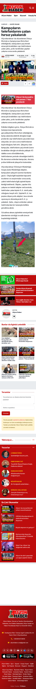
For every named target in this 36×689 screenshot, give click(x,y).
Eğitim (4, 666)
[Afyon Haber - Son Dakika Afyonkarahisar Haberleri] (12, 8)
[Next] (24, 650)
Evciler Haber (27, 674)
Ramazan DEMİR (17, 471)
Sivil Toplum (10, 666)
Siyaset (23, 15)
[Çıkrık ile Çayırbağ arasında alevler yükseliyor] (26, 368)
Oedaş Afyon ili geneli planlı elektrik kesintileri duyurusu (26, 340)
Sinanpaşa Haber (28, 678)
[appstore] (9, 656)
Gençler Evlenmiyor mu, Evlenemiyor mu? (19, 493)
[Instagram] (14, 650)
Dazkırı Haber (28, 672)
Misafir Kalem (16, 481)
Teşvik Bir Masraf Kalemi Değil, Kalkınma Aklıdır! (22, 465)
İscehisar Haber (28, 676)
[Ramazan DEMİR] (5, 473)
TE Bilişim (23, 686)
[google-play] (26, 656)
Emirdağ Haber (17, 674)
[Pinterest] (11, 650)
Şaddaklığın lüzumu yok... (20, 456)
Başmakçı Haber (19, 670)
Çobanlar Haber (18, 672)
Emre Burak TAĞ (17, 461)
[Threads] (21, 650)
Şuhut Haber (12, 680)
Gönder (6, 413)
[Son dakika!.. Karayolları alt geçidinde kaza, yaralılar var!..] (9, 332)
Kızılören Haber (7, 678)
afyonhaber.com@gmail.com (19, 642)
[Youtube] (18, 650)
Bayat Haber (29, 670)
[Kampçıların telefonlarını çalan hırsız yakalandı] (18, 70)
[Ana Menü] (33, 8)
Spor (16, 15)
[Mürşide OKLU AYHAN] (5, 492)
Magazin (24, 666)
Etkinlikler (31, 666)
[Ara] (30, 8)
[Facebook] (4, 650)
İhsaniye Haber (17, 676)
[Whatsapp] (28, 650)
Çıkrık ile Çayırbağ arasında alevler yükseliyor (25, 376)
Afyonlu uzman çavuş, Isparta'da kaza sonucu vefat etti (9, 376)
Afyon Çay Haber (7, 670)
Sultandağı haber (22, 680)
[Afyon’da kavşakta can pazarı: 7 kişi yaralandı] (26, 351)
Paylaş (6, 83)
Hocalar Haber (7, 676)
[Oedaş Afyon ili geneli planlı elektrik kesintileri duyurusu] (26, 332)
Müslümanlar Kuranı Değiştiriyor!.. (18, 475)
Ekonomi (17, 666)
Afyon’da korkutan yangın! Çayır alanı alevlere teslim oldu (8, 359)
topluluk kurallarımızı (19, 420)
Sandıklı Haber (17, 678)
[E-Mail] (14, 316)
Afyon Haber (6, 15)
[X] (7, 650)
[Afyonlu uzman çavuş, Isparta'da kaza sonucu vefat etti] (9, 368)
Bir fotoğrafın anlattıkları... (20, 484)
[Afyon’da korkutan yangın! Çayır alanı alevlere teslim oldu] (9, 351)
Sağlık (32, 663)
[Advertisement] (18, 584)
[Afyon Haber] (6, 313)
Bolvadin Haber (7, 672)
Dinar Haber (8, 674)
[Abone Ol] (33, 84)
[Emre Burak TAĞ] (5, 464)
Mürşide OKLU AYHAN (18, 490)
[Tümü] (33, 440)
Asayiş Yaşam (14, 24)
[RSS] (31, 650)
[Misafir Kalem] (5, 483)
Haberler (4, 24)
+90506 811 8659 (19, 639)
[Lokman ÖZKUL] (5, 454)
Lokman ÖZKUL (16, 453)
